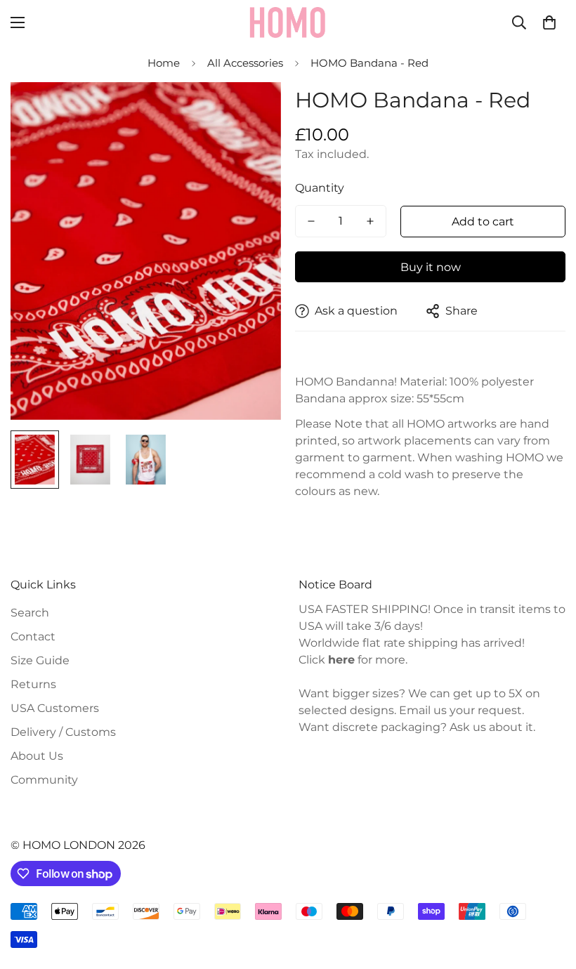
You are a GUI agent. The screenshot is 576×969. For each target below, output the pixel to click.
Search (30, 612)
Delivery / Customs (63, 732)
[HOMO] (288, 22)
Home (164, 63)
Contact (33, 636)
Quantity (319, 188)
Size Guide (40, 660)
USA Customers (55, 708)
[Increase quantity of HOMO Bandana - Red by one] (370, 221)
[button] (549, 22)
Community (44, 779)
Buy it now (430, 267)
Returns (33, 684)
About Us (37, 756)
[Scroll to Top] (548, 892)
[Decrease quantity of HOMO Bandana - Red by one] (311, 221)
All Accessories (245, 63)
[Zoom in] (251, 112)
